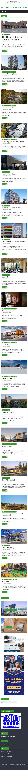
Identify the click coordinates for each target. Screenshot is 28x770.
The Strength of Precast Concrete (13, 242)
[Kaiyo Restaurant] (14, 293)
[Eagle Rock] (14, 327)
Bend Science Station (9, 480)
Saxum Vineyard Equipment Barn (13, 514)
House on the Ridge (9, 174)
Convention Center (8, 378)
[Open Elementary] (14, 530)
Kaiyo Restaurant (8, 311)
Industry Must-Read (9, 629)
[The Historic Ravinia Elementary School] (14, 19)
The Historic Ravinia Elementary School (12, 38)
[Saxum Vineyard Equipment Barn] (14, 496)
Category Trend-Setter (12, 2)
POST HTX (5, 581)
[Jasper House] (14, 259)
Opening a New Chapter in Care (13, 612)
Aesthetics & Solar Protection (12, 208)
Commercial (9, 139)
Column (4, 579)
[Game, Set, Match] (14, 394)
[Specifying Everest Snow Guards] (14, 124)
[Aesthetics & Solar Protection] (14, 190)
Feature (8, 34)
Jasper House (6, 277)
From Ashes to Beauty (9, 108)
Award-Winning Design (10, 74)
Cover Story (9, 579)
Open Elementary (8, 548)
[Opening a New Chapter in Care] (14, 602)
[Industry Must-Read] (14, 619)
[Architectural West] (2, 11)
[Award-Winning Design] (14, 56)
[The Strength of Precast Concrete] (14, 224)
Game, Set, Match (8, 412)
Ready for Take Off (8, 446)
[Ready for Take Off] (14, 428)
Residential (13, 71)
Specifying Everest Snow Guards (13, 142)
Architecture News (6, 610)
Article (4, 34)
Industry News (5, 626)
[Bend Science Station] (14, 462)
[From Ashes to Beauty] (14, 90)
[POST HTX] (14, 563)
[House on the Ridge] (14, 156)
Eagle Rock (5, 345)
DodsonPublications (7, 41)
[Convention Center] (14, 360)
